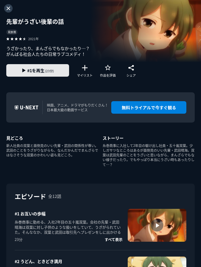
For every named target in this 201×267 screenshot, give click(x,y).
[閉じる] (8, 8)
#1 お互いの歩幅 (30, 213)
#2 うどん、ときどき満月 (38, 261)
